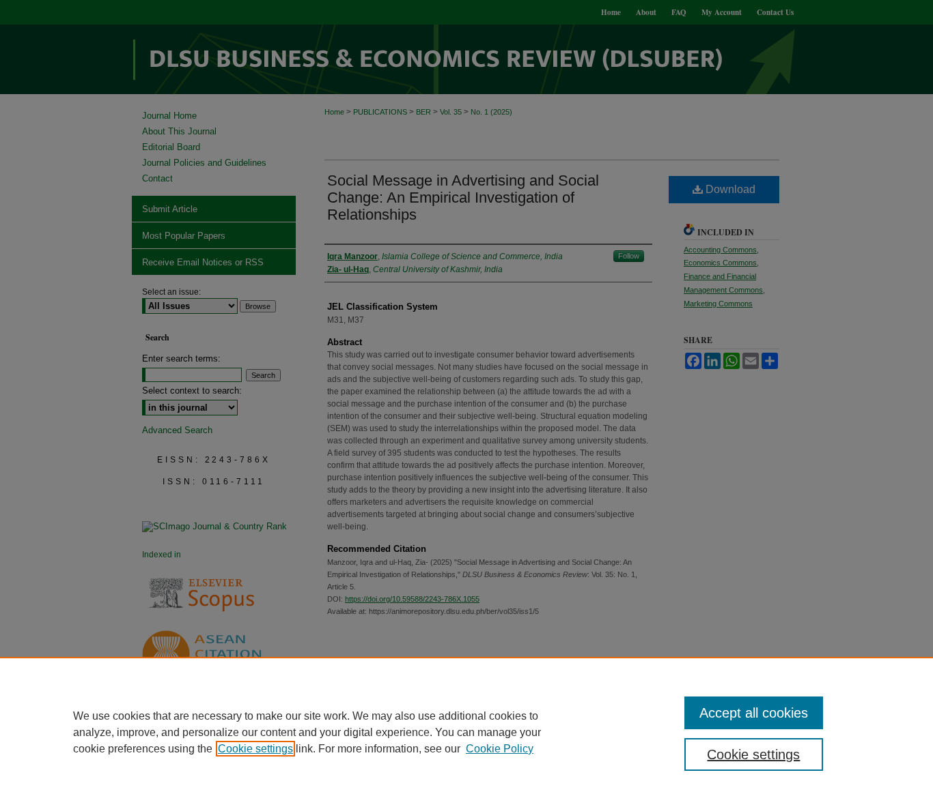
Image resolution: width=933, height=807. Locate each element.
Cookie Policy (499, 748)
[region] (466, 732)
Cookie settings (255, 748)
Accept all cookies (753, 712)
